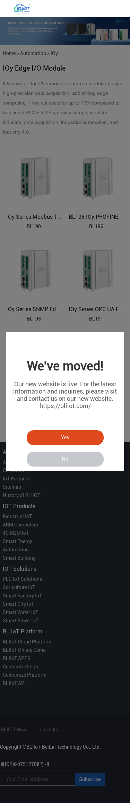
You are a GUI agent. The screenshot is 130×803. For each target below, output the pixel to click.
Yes (65, 437)
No (65, 459)
